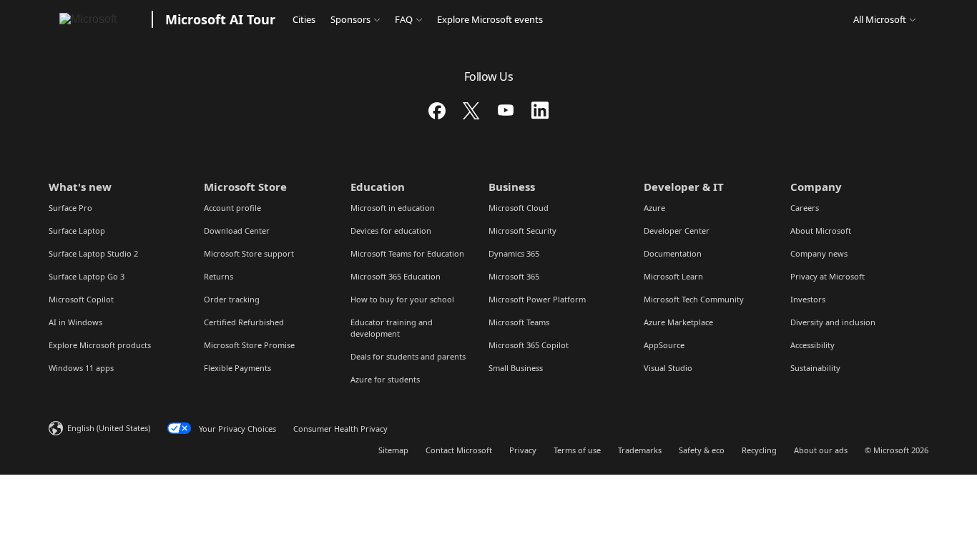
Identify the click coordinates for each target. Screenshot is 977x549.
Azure (654, 207)
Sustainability (815, 367)
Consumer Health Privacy (340, 428)
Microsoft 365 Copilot (528, 345)
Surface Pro (70, 207)
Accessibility (812, 345)
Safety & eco (702, 450)
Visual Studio (668, 367)
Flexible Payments (237, 367)
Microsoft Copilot (81, 299)
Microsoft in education (392, 207)
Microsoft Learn (673, 276)
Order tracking (232, 299)
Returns (218, 276)
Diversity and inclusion (832, 322)
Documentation (673, 253)
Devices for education (390, 230)
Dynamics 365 (513, 253)
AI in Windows (75, 322)
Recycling (759, 450)
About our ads (821, 450)
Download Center (237, 230)
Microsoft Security (522, 230)
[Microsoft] (98, 19)
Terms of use (577, 450)
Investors (807, 299)
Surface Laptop (77, 230)
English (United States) (108, 427)
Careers (804, 207)
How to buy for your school (402, 299)
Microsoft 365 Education (395, 276)
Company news (819, 253)
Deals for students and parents (408, 356)
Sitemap (393, 450)
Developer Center (677, 230)
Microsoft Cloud (518, 207)
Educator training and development (391, 328)
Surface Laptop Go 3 (86, 276)
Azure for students (385, 379)
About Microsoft (820, 230)
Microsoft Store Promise (249, 345)
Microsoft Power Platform (537, 299)
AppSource (664, 345)
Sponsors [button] (350, 19)
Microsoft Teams (518, 322)
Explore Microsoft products (100, 345)
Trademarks (640, 450)
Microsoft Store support (249, 253)
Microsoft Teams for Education (407, 253)
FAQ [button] (404, 19)
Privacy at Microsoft (827, 276)
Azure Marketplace (678, 322)
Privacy (522, 450)
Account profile (232, 207)
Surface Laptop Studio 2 (93, 253)
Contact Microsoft (459, 450)
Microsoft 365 (513, 276)
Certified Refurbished (244, 322)
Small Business (515, 367)
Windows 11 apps (81, 367)
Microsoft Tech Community (694, 299)
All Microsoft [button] (879, 19)
